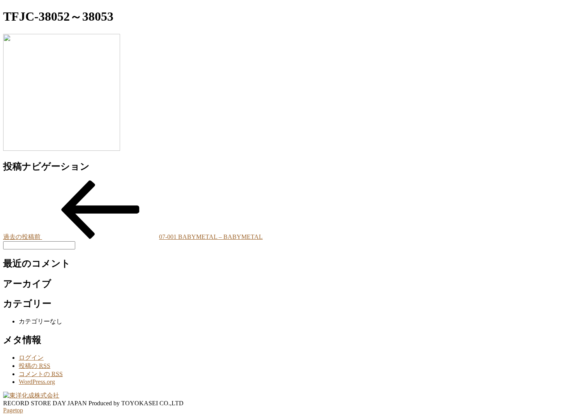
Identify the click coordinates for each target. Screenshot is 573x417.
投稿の (34, 365)
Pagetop (13, 410)
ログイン (31, 357)
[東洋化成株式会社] (31, 395)
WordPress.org (37, 381)
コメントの (41, 374)
